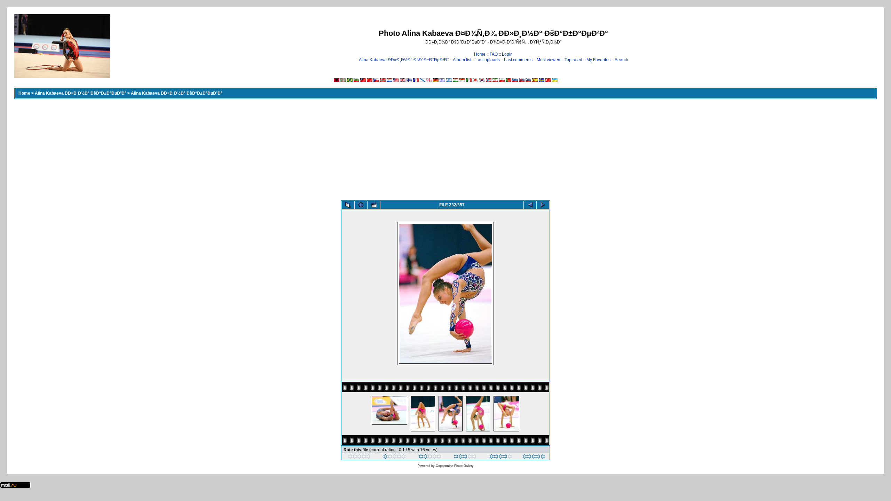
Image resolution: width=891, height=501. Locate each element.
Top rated (573, 59)
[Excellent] (500, 457)
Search (621, 59)
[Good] (465, 457)
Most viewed (548, 59)
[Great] (533, 457)
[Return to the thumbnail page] (348, 205)
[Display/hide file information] (361, 205)
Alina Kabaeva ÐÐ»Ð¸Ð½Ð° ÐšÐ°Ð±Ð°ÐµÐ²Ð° (404, 59)
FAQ (494, 54)
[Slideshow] (374, 205)
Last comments (518, 59)
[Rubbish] (359, 457)
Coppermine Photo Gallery (455, 466)
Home (480, 54)
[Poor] (394, 457)
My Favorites (598, 59)
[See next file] (543, 205)
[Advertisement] (445, 148)
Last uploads (487, 59)
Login (507, 54)
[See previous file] (530, 205)
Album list (462, 59)
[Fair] (430, 457)
